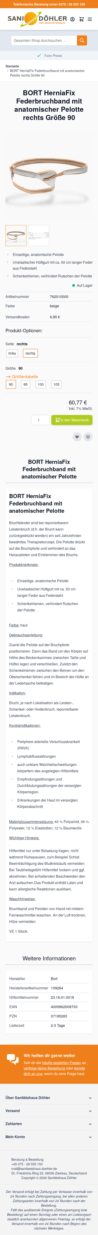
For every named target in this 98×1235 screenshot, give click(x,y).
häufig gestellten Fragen (61, 1062)
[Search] (82, 40)
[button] (49, 1097)
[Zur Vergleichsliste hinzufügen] (88, 436)
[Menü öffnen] (90, 19)
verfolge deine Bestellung (44, 1068)
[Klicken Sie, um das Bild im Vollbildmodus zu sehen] (49, 176)
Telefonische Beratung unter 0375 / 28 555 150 (49, 4)
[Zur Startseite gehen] (37, 19)
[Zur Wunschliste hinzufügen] (77, 436)
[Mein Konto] (72, 19)
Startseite (12, 66)
